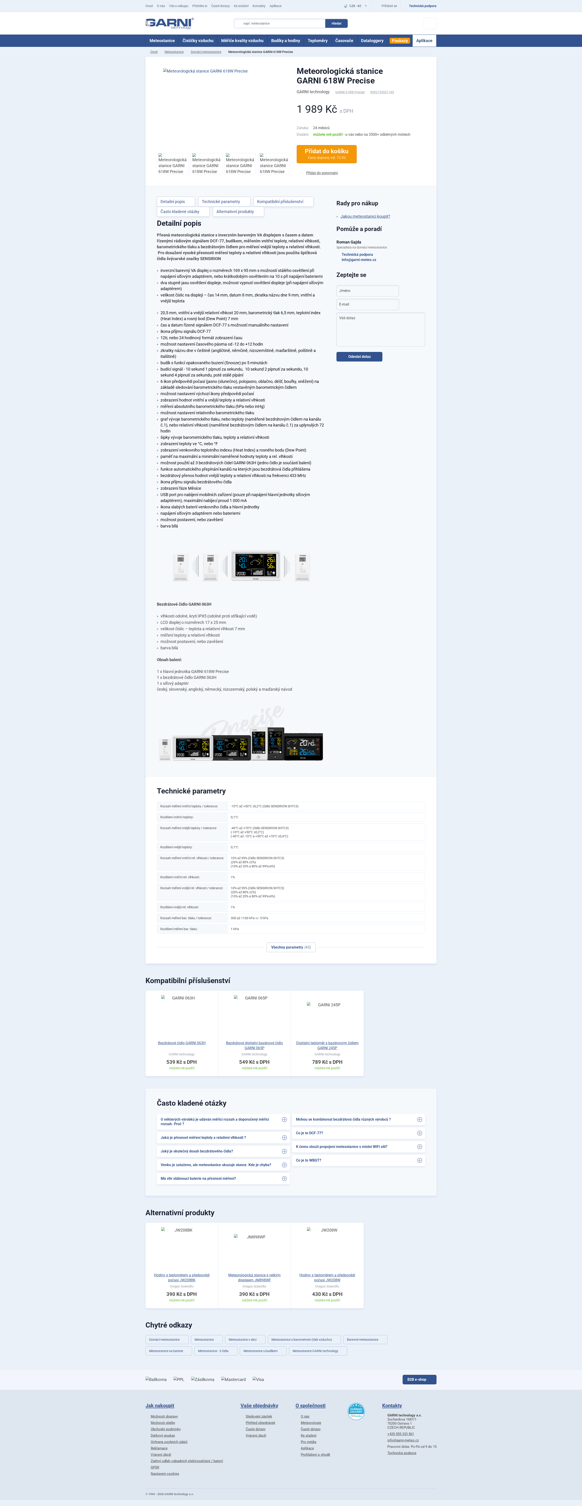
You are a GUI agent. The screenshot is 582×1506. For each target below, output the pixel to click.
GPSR (155, 1467)
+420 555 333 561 (400, 1434)
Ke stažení (241, 6)
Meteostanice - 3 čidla (213, 1351)
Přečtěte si (199, 6)
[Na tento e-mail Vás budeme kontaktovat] (393, 304)
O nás (161, 6)
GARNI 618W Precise (350, 92)
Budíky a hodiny (285, 40)
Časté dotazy (220, 6)
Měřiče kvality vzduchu (242, 40)
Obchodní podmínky (166, 1429)
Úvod (149, 6)
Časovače (344, 40)
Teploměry (318, 40)
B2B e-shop (416, 1379)
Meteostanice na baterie (166, 1351)
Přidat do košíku (327, 154)
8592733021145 (382, 92)
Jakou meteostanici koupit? (365, 216)
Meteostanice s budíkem (260, 1351)
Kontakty (259, 6)
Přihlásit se (389, 6)
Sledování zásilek (259, 1416)
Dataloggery (372, 40)
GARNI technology (313, 91)
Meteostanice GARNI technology (315, 1351)
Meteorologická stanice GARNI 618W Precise (340, 75)
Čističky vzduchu (198, 40)
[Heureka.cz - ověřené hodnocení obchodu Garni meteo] (356, 1411)
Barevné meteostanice (362, 1339)
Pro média (308, 1442)
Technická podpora (357, 254)
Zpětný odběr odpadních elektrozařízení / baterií (187, 1461)
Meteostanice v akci (242, 1339)
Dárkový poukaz (163, 1435)
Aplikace (275, 6)
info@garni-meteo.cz (359, 260)
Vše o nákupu (178, 6)
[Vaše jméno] (393, 291)
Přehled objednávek (260, 1423)
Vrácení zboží (161, 1455)
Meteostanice (162, 40)
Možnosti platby (163, 1423)
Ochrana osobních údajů (169, 1442)
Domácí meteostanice (206, 52)
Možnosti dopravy (164, 1416)
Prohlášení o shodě (315, 1455)
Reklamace (159, 1448)
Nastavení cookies (165, 1474)
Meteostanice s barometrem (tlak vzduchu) (301, 1339)
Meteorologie (311, 1423)
